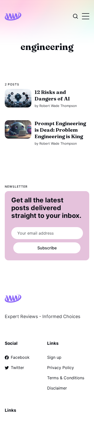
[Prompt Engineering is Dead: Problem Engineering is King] (18, 129)
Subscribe (47, 247)
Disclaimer (57, 388)
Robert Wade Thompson (58, 106)
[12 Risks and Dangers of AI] (18, 98)
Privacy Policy (60, 367)
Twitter (17, 367)
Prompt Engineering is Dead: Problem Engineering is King (60, 129)
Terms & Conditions (65, 377)
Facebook (20, 357)
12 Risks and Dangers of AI (52, 95)
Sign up (54, 357)
